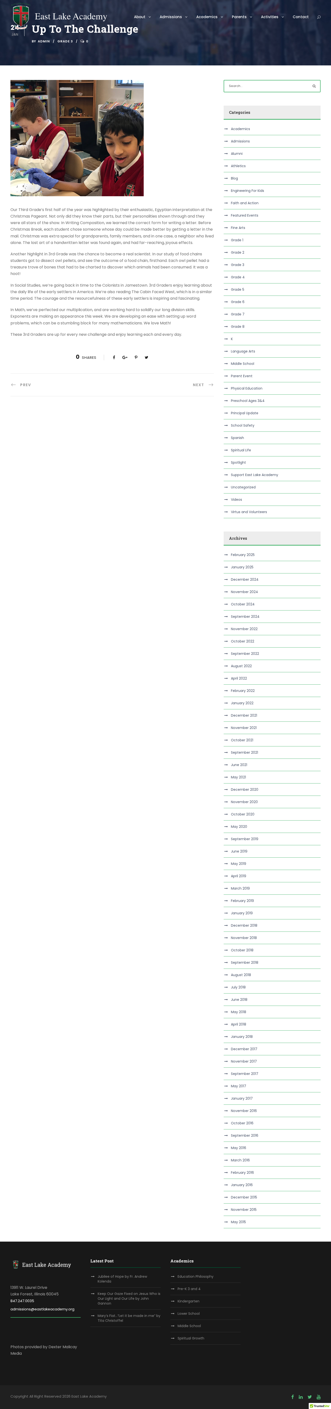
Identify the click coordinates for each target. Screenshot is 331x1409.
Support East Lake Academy (254, 474)
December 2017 (244, 1049)
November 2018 (244, 937)
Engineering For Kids (247, 190)
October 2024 (243, 604)
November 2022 (244, 628)
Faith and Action (245, 203)
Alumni (237, 153)
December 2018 (244, 925)
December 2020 (244, 789)
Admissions (171, 16)
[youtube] (319, 1397)
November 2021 (244, 727)
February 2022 (243, 690)
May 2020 (239, 826)
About (139, 16)
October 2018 (242, 950)
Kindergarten (188, 1301)
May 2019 (238, 863)
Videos (236, 499)
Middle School (242, 363)
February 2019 (242, 900)
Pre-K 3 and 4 (189, 1288)
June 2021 (239, 764)
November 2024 (244, 591)
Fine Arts (238, 227)
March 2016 (240, 1160)
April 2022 (239, 678)
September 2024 (245, 616)
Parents (239, 16)
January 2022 (242, 703)
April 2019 (238, 876)
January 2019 (242, 913)
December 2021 (244, 715)
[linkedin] (301, 1397)
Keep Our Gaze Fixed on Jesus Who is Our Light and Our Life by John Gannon (129, 1298)
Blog (234, 178)
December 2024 (245, 579)
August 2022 (241, 666)
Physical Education (246, 388)
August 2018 (241, 974)
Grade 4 (238, 277)
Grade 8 (237, 326)
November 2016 (244, 1110)
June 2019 (239, 851)
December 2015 (244, 1197)
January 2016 (242, 1184)
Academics (207, 16)
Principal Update (244, 413)
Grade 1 (237, 240)
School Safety (242, 425)
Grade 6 (237, 301)
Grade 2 (237, 252)
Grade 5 (237, 289)
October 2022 (242, 641)
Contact (301, 16)
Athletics (238, 166)
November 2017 (244, 1061)
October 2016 (242, 1123)
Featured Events (244, 215)
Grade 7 (237, 314)
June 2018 (239, 999)
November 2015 (244, 1209)
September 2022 (245, 653)
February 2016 (242, 1172)
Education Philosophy (195, 1276)
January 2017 (242, 1098)
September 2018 (244, 962)
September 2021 (244, 752)
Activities (269, 16)
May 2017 (238, 1086)
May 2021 (238, 777)
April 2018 (238, 1024)
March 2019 (240, 888)
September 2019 (244, 839)
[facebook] (292, 1397)
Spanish (237, 437)
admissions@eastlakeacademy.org (42, 1309)
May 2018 (238, 1012)
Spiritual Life (241, 450)
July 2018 (238, 987)
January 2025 (242, 567)
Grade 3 (65, 41)
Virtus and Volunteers (249, 511)
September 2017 (244, 1073)
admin (44, 41)
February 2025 (243, 554)
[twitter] (309, 1397)
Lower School (189, 1313)
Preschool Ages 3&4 (248, 400)
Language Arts (243, 351)
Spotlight (238, 462)
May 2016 (238, 1147)
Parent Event (241, 376)
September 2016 (244, 1135)
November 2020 (244, 801)
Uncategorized (243, 487)
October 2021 (242, 740)
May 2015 (238, 1222)
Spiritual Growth (191, 1338)
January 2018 (242, 1036)
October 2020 (242, 814)
